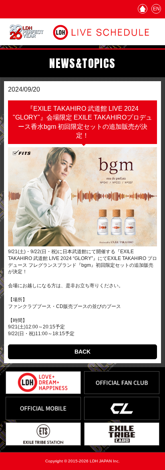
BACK (82, 351)
